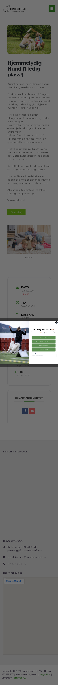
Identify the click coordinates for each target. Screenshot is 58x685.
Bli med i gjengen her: (35, 353)
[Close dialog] (56, 322)
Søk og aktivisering (43, 345)
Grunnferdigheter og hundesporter (43, 341)
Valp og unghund (43, 337)
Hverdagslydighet (43, 349)
